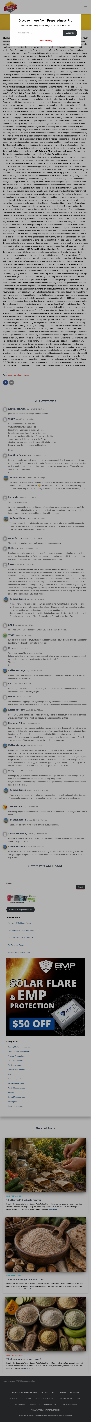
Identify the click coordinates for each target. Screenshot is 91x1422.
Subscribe (70, 33)
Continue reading (45, 41)
